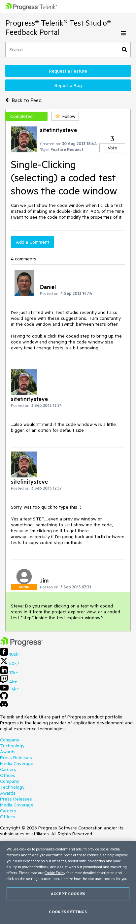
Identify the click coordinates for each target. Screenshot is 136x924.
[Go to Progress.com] (21, 645)
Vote (112, 148)
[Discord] (4, 706)
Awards (8, 752)
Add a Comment (32, 242)
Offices (7, 775)
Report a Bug (68, 85)
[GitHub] (4, 698)
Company (9, 740)
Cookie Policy (55, 872)
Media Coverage (16, 763)
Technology (12, 746)
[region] (68, 882)
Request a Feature (68, 71)
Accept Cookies (68, 893)
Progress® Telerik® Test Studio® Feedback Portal (58, 27)
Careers (8, 769)
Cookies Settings (68, 911)
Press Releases (16, 757)
